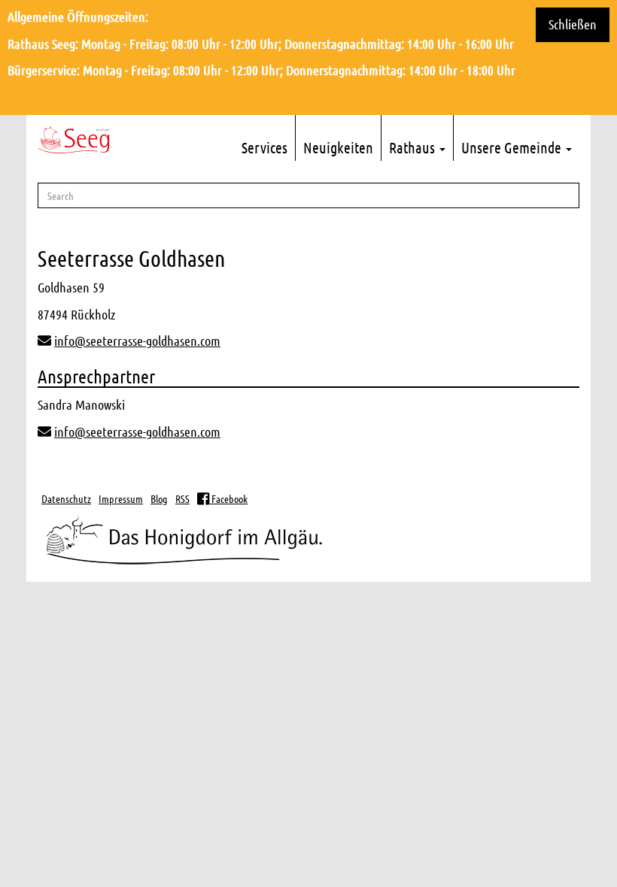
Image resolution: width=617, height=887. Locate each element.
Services (264, 147)
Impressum (121, 498)
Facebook (228, 498)
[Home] (73, 139)
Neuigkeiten (338, 147)
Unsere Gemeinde (512, 147)
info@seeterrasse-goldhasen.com (137, 340)
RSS (182, 498)
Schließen (573, 24)
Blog (159, 498)
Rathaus (413, 147)
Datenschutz (66, 498)
